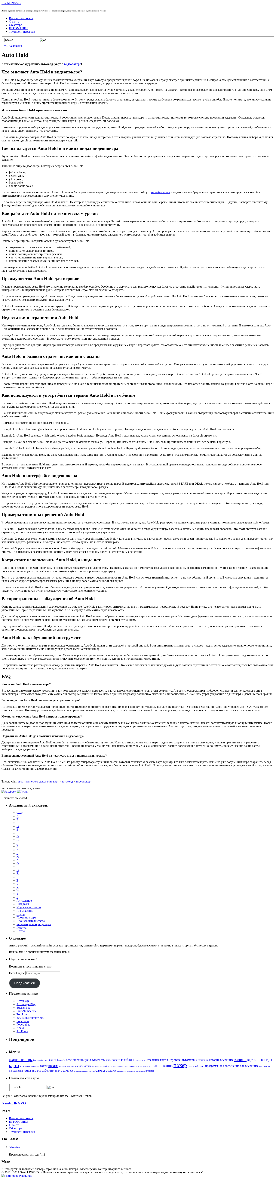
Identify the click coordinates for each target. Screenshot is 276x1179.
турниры (131, 1071)
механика (129, 1066)
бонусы (85, 1060)
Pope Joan (23, 1021)
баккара (37, 1060)
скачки (92, 1071)
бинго (52, 1059)
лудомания (72, 1066)
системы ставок (81, 1071)
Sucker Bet (23, 1007)
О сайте (14, 21)
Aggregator (15, 45)
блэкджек (73, 1060)
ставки (111, 1070)
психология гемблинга (22, 1070)
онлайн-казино (162, 1066)
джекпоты (140, 1060)
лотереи (62, 1066)
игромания (202, 1060)
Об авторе (15, 24)
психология (264, 1066)
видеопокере (72, 64)
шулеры (150, 1070)
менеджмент (118, 1066)
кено (22, 1066)
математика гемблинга (102, 1066)
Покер (21, 914)
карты (14, 1065)
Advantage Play (26, 1004)
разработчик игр (48, 1070)
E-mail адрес (17, 973)
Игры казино (25, 910)
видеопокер (82, 781)
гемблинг (128, 1060)
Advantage (23, 1000)
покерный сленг (196, 1066)
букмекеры (98, 1059)
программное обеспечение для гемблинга (232, 1066)
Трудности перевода (22, 31)
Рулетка (21, 927)
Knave (20, 1027)
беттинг (44, 1060)
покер (180, 1065)
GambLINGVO (11, 3)
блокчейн (61, 1060)
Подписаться (24, 983)
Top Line (22, 1014)
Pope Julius (23, 1024)
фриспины (140, 1071)
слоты (100, 1070)
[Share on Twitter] (22, 791)
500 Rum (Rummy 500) (31, 1017)
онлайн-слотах (160, 192)
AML (5, 45)
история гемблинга (221, 1060)
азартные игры (20, 1059)
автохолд (67, 781)
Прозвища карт (26, 917)
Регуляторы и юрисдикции (34, 924)
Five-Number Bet (27, 1011)
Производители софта (31, 920)
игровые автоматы (182, 1060)
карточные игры (259, 1060)
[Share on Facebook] (9, 791)
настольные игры (142, 1066)
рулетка (66, 1070)
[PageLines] (17, 1175)
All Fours (22, 1031)
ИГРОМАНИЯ (18, 28)
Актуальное (24, 900)
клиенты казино (32, 1066)
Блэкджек (23, 904)
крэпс (53, 1065)
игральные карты (157, 1059)
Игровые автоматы (29, 907)
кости (44, 1066)
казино (240, 1059)
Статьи (21, 931)
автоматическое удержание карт (38, 781)
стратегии (121, 1071)
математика (84, 1065)
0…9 (20, 812)
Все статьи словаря (21, 18)
